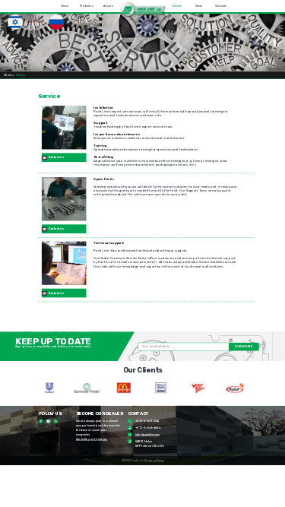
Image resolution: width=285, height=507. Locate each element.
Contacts (220, 6)
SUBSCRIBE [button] (243, 346)
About (108, 6)
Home (64, 6)
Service (176, 6)
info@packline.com (147, 434)
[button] (142, 9)
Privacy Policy (154, 461)
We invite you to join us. (91, 439)
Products (86, 6)
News (198, 6)
